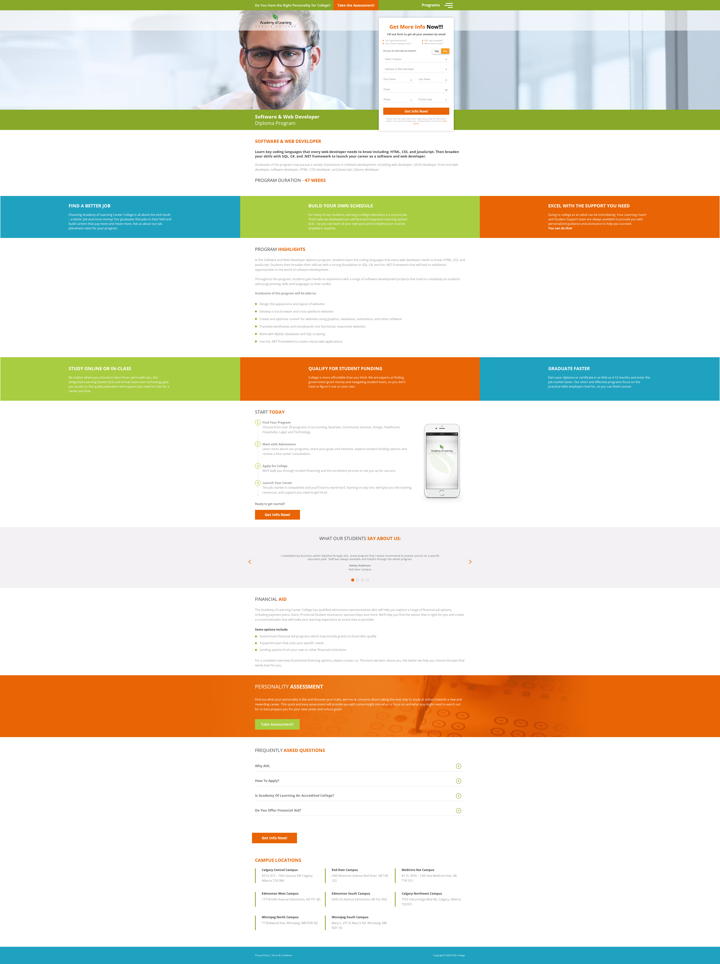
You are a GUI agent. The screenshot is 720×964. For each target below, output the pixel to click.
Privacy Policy (262, 955)
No (445, 51)
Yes (437, 51)
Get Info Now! (416, 111)
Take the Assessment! (356, 5)
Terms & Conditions (282, 955)
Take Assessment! (277, 724)
